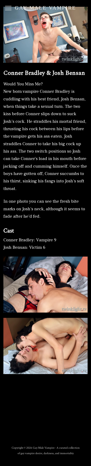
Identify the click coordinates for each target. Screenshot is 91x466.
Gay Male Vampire (45, 8)
